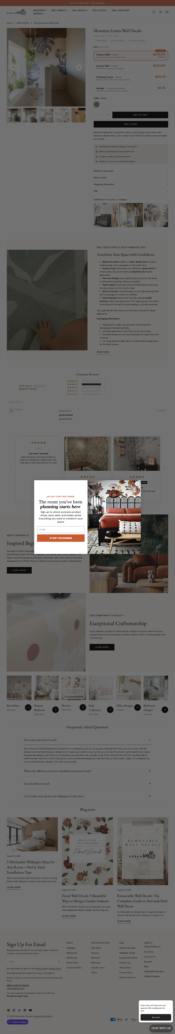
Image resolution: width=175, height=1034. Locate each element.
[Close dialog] (137, 483)
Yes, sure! (156, 1017)
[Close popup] (166, 1002)
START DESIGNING (61, 538)
